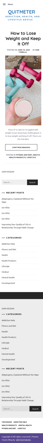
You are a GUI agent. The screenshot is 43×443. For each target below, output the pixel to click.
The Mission (7, 422)
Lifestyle (31, 157)
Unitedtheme (23, 439)
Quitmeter (21, 12)
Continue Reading (21, 147)
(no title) (6, 207)
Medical (5, 272)
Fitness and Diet (24, 155)
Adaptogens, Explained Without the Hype (18, 200)
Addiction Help (8, 244)
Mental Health (8, 277)
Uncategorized (8, 283)
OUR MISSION (8, 171)
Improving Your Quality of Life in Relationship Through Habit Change (18, 226)
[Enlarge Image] (36, 61)
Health (36, 155)
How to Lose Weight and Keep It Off (23, 38)
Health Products (17, 157)
